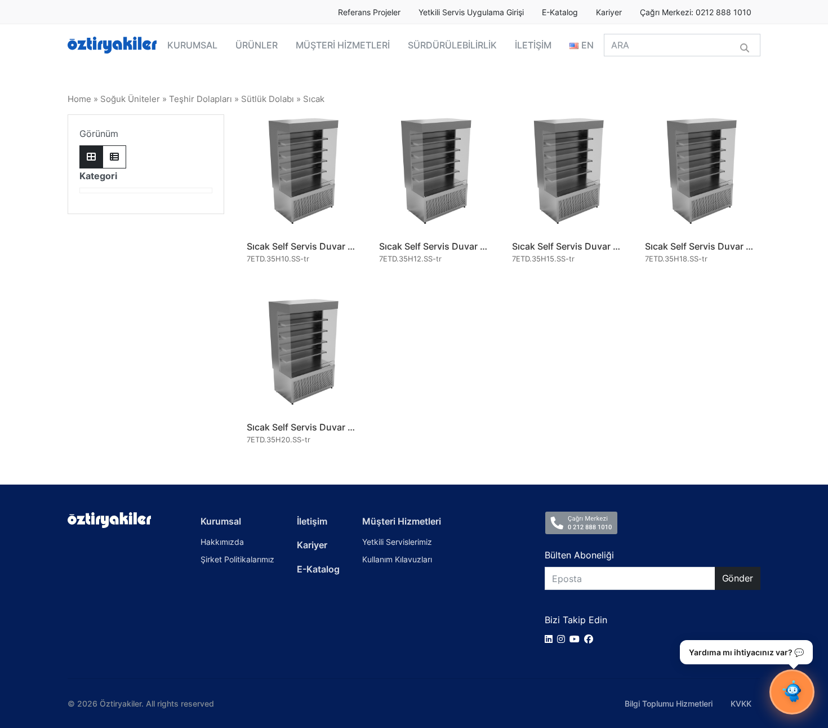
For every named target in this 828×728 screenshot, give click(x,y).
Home (79, 99)
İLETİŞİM (533, 45)
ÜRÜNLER (256, 45)
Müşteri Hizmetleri (401, 521)
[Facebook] (591, 639)
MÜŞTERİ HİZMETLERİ (343, 45)
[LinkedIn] (551, 639)
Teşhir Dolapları (200, 99)
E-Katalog (560, 12)
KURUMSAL (192, 45)
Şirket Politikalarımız (237, 559)
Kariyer (609, 12)
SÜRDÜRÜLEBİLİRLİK (452, 45)
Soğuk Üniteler (130, 99)
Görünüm (98, 133)
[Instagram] (563, 639)
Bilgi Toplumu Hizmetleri (669, 703)
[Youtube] (576, 639)
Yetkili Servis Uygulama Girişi (471, 12)
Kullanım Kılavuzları (397, 559)
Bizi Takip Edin (576, 619)
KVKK (741, 703)
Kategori (98, 175)
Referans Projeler (369, 12)
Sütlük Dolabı (267, 99)
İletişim (312, 521)
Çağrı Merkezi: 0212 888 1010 (695, 12)
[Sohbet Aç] (791, 691)
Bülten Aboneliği (579, 555)
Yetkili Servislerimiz (397, 542)
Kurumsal (221, 521)
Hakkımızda (222, 542)
